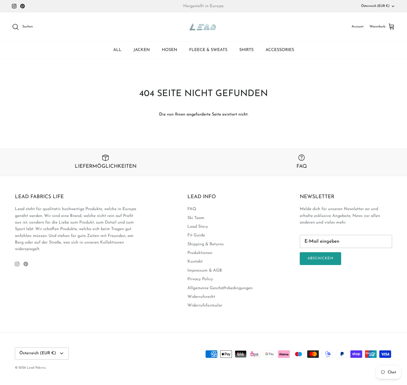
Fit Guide (196, 235)
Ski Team (195, 218)
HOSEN (169, 50)
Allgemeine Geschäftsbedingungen (220, 288)
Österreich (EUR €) (375, 6)
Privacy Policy (200, 279)
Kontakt (195, 261)
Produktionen (199, 253)
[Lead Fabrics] (203, 27)
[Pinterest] (22, 6)
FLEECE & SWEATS (208, 50)
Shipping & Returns (205, 244)
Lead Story (197, 226)
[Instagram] (14, 6)
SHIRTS (246, 50)
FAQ (191, 209)
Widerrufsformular (204, 305)
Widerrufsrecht (201, 297)
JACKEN (141, 50)
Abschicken (320, 258)
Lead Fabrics (36, 367)
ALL (117, 50)
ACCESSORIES (279, 50)
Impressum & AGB (204, 270)
